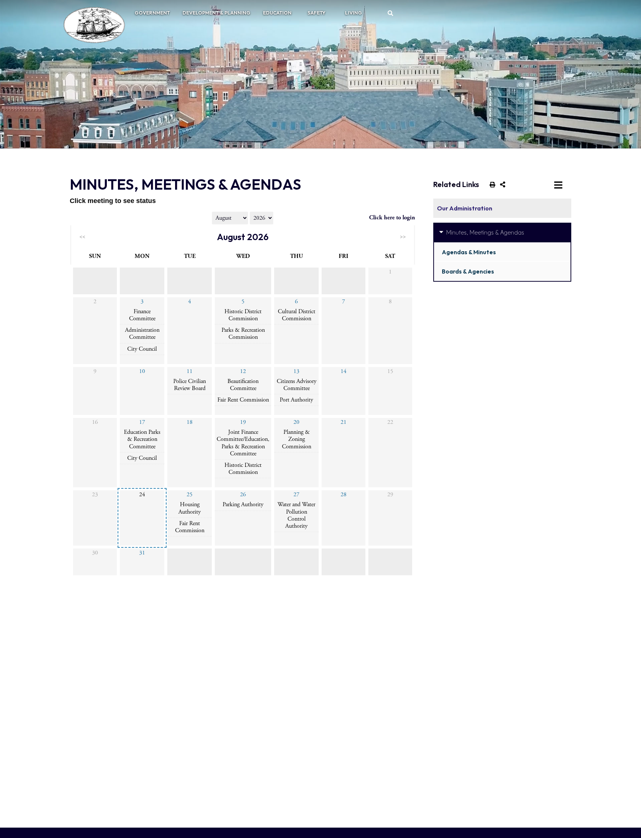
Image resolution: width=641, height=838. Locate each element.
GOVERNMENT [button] (152, 13)
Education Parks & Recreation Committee (142, 439)
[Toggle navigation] (559, 184)
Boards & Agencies (468, 271)
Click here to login (392, 218)
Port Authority (296, 400)
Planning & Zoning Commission (296, 439)
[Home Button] (91, 25)
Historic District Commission (243, 315)
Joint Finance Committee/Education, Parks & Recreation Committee (243, 443)
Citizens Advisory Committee (296, 384)
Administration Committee (142, 333)
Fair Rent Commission (243, 400)
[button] (390, 13)
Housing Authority (189, 508)
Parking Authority (243, 504)
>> (403, 236)
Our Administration (464, 208)
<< (82, 236)
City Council (142, 349)
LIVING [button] (353, 13)
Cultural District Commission (296, 315)
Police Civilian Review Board (189, 384)
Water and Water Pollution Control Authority (296, 515)
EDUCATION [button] (277, 13)
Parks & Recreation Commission (243, 333)
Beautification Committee (243, 384)
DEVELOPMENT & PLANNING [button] (216, 13)
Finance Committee (142, 315)
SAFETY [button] (316, 13)
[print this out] (491, 184)
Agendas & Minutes (469, 252)
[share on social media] (501, 184)
